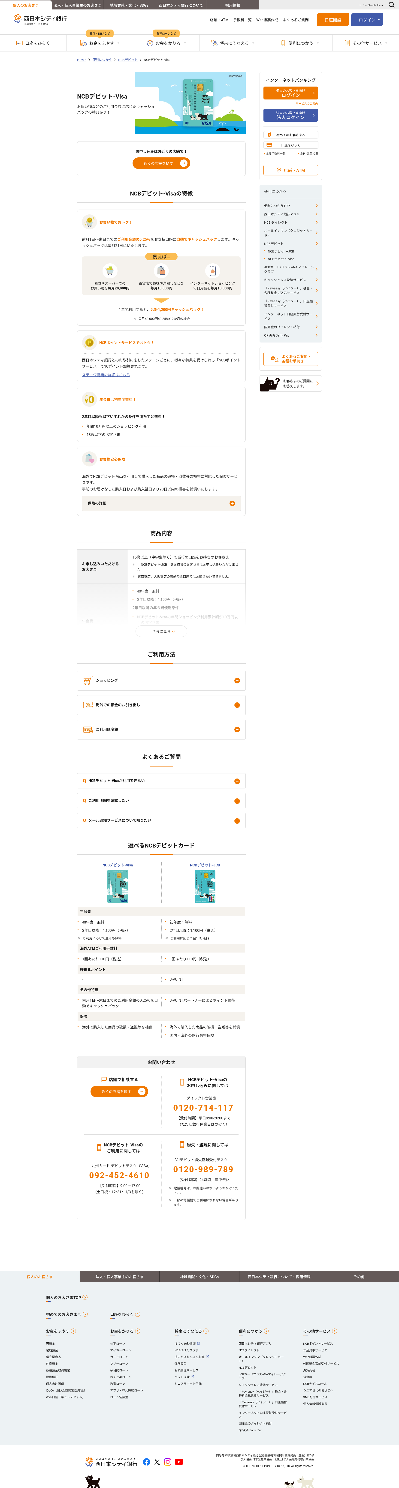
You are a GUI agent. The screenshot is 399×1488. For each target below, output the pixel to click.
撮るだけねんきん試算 (190, 1357)
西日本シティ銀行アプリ (282, 214)
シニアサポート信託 (188, 1384)
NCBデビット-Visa (118, 865)
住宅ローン (117, 1343)
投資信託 (52, 1377)
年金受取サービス (315, 1350)
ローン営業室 (119, 1397)
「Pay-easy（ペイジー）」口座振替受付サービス (288, 303)
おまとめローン (120, 1377)
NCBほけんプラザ (186, 1350)
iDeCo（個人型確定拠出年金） (66, 1390)
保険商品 (181, 1363)
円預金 (50, 1343)
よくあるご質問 (296, 20)
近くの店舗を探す (158, 163)
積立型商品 (53, 1357)
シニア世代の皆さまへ (318, 1390)
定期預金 (52, 1350)
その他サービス (317, 1331)
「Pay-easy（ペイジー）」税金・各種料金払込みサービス (288, 290)
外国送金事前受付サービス (321, 1363)
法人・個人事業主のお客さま (78, 5)
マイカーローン (120, 1350)
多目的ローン (119, 1370)
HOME (81, 60)
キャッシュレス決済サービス (285, 280)
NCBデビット (128, 60)
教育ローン (117, 1384)
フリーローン (119, 1363)
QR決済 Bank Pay (276, 335)
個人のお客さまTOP (63, 1297)
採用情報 (232, 5)
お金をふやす (58, 1331)
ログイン (290, 93)
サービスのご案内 (307, 103)
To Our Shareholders (371, 5)
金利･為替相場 (309, 153)
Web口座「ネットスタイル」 (65, 1397)
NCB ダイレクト (275, 222)
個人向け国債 (55, 1384)
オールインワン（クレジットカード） (288, 233)
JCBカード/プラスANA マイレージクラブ (289, 269)
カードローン (119, 1357)
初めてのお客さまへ (290, 135)
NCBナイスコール (315, 1384)
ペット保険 (182, 1377)
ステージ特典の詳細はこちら (106, 375)
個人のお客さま (26, 5)
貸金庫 (307, 1377)
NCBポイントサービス (318, 1343)
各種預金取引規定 (58, 1370)
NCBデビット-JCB (205, 865)
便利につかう (102, 60)
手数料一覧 (242, 20)
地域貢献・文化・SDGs (129, 5)
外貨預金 (52, 1363)
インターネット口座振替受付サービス (288, 316)
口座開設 (333, 20)
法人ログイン (290, 115)
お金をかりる (122, 1331)
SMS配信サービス (315, 1397)
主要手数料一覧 (275, 153)
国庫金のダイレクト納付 (282, 327)
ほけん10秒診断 (185, 1343)
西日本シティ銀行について (181, 5)
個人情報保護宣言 (315, 1404)
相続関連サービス (187, 1370)
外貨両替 (309, 1370)
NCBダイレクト (249, 1350)
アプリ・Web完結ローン (126, 1390)
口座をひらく (37, 43)
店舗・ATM (219, 20)
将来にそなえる (188, 1331)
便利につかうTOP (277, 206)
